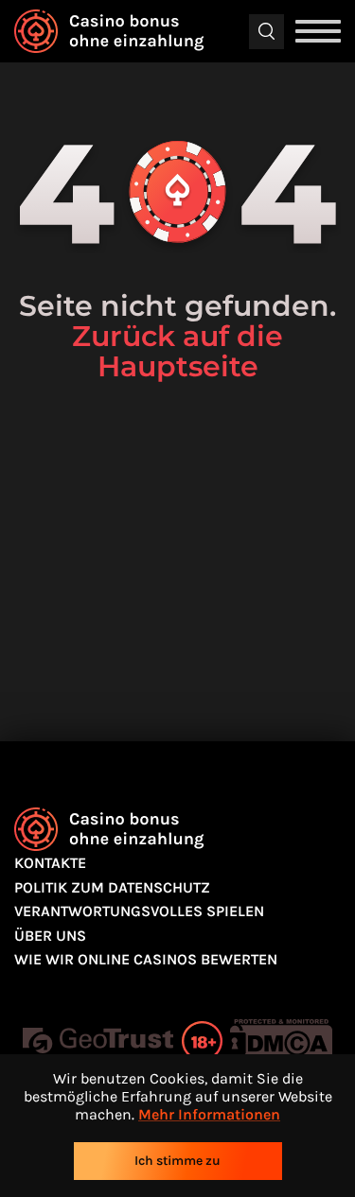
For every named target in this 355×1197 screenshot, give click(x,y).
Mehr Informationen (209, 1114)
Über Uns (50, 936)
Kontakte (50, 863)
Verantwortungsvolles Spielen (139, 911)
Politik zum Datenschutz (112, 887)
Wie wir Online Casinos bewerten (145, 959)
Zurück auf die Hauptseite (177, 351)
